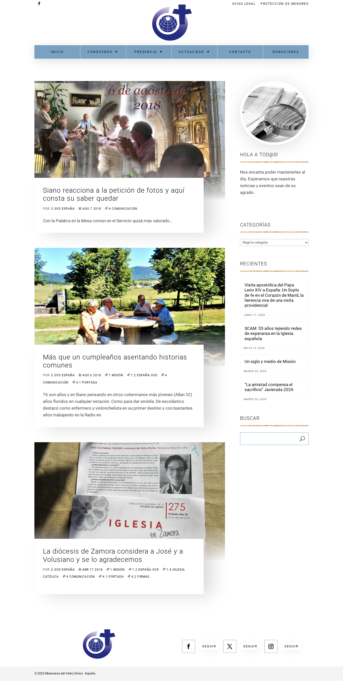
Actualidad (191, 52)
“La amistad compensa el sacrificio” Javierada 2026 (269, 387)
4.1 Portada (86, 382)
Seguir (209, 646)
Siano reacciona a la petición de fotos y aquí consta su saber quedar (114, 194)
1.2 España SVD (144, 375)
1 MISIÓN (116, 375)
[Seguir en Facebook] (188, 646)
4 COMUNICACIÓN (123, 208)
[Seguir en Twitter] (229, 646)
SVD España (64, 208)
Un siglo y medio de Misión (270, 361)
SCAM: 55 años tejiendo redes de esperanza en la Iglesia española (273, 333)
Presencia (145, 52)
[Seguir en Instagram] (270, 646)
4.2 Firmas (140, 576)
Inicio (57, 52)
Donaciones (286, 52)
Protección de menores (285, 4)
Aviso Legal (244, 4)
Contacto (240, 52)
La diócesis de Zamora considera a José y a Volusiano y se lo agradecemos (113, 555)
